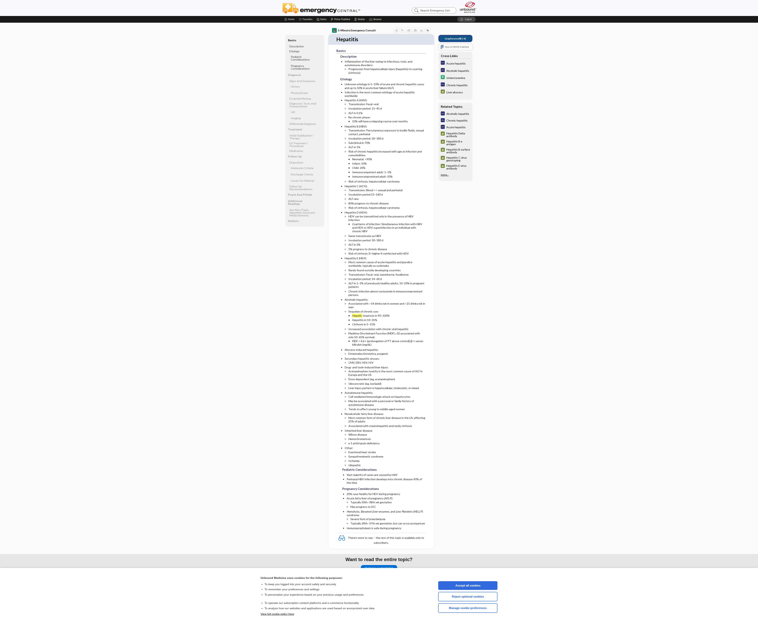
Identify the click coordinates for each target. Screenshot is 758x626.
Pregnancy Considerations (300, 67)
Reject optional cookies (468, 596)
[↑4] (455, 38)
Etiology (294, 51)
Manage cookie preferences (468, 608)
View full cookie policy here (277, 614)
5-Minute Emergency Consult (357, 30)
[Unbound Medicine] (468, 7)
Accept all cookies (467, 585)
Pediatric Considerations (300, 58)
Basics (292, 40)
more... (445, 174)
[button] (376, 19)
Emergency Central (331, 8)
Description (296, 46)
